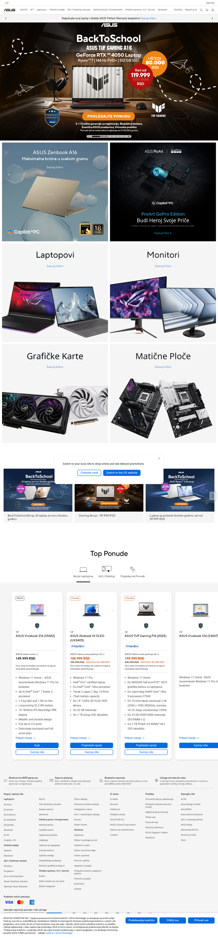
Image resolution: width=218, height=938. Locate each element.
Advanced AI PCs (189, 829)
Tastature (78, 835)
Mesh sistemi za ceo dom (51, 881)
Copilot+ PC (10, 840)
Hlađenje (43, 840)
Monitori (8, 866)
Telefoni (7, 850)
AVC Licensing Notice (192, 819)
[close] (159, 458)
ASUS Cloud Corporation (123, 824)
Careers (114, 835)
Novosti (114, 804)
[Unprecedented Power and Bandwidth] (55, 292)
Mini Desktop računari (50, 804)
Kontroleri (79, 883)
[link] (9, 10)
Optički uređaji (46, 855)
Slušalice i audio (82, 845)
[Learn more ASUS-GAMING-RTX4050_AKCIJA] (109, 139)
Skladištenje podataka (50, 860)
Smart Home (80, 824)
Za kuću (8, 804)
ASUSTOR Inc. (117, 819)
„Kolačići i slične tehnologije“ (59, 933)
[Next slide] (212, 18)
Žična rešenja (80, 799)
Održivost (115, 809)
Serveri (77, 819)
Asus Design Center (191, 804)
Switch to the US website (121, 472)
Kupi (37, 745)
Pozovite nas (151, 822)
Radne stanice (46, 809)
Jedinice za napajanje (49, 845)
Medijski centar (117, 814)
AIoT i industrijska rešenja (86, 814)
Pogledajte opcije (91, 745)
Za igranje (9, 825)
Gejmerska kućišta (48, 835)
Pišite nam (150, 817)
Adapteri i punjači (83, 865)
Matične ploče (46, 825)
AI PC (7, 835)
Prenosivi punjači (82, 878)
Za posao (8, 809)
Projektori (9, 871)
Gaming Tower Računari (16, 886)
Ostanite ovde (89, 472)
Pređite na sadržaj (5, 10)
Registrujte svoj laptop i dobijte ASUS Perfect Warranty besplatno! (108, 18)
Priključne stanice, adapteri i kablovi (88, 872)
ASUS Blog (186, 824)
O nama (114, 799)
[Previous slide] (6, 18)
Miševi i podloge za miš (85, 840)
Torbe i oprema (81, 855)
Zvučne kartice (46, 850)
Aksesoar (8, 830)
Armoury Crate (188, 835)
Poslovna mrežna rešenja (86, 804)
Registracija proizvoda (156, 812)
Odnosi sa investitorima (122, 829)
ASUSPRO (186, 809)
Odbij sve (173, 920)
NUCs (42, 799)
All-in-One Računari (13, 876)
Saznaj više (37, 752)
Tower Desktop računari (16, 881)
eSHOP (24, 9)
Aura (183, 840)
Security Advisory (154, 827)
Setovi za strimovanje (85, 850)
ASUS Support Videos (156, 832)
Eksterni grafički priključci (52, 865)
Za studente (10, 819)
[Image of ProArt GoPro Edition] (163, 192)
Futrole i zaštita (81, 860)
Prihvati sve (201, 920)
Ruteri (42, 876)
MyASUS (150, 837)
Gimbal (77, 889)
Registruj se (191, 9)
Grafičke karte (46, 830)
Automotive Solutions (192, 814)
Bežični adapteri (47, 886)
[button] (210, 3)
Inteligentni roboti (83, 809)
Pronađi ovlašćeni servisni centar (158, 805)
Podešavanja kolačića (141, 920)
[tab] (88, 136)
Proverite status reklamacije (159, 799)
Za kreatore (9, 814)
